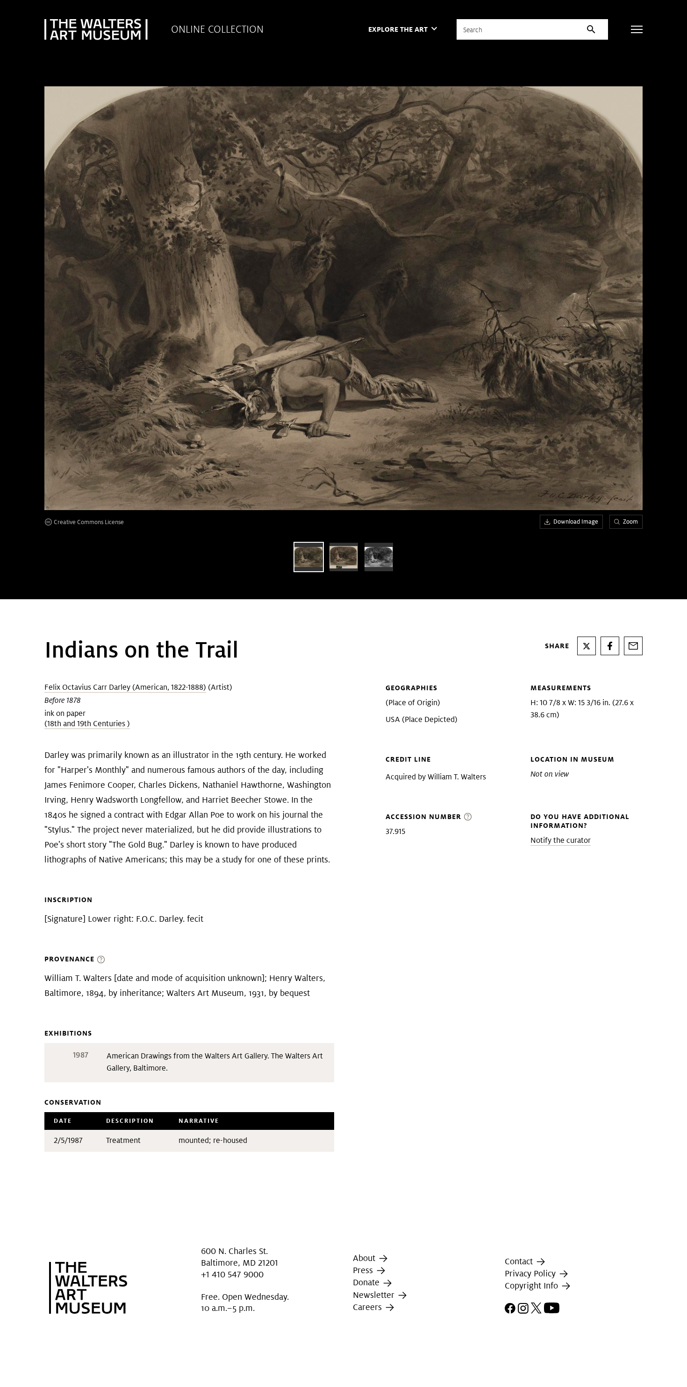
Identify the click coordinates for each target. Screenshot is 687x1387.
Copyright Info (532, 1285)
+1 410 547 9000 (232, 1274)
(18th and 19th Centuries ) (87, 724)
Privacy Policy (531, 1273)
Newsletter (375, 1294)
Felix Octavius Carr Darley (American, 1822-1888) (125, 687)
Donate (367, 1282)
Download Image (575, 521)
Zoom (630, 521)
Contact (520, 1261)
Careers (368, 1307)
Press (364, 1270)
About (365, 1258)
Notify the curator (560, 840)
